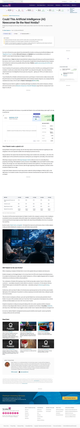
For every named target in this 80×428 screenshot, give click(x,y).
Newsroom (27, 414)
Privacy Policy (13, 425)
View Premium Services (70, 398)
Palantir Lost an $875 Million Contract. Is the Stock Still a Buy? (45, 334)
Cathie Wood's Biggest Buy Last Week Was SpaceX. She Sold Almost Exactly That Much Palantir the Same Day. (28, 335)
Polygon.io (16, 416)
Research (27, 413)
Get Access (65, 75)
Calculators (58, 413)
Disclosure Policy (20, 425)
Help (75, 1)
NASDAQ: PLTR (13, 117)
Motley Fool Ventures (69, 413)
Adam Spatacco (7, 30)
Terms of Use (6, 425)
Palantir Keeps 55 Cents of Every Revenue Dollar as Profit (45, 351)
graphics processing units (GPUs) (42, 63)
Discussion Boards (59, 411)
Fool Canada (48, 411)
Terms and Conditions (57, 425)
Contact (26, 416)
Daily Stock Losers (73, 12)
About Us (26, 409)
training (47, 285)
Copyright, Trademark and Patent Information (42, 425)
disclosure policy (24, 383)
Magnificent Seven (7, 54)
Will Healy (10, 331)
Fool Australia (48, 409)
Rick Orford (46, 331)
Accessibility (64, 1)
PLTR (33, 80)
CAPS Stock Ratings (59, 409)
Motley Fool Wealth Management (71, 411)
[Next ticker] (68, 10)
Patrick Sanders (12, 349)
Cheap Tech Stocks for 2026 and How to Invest (28, 351)
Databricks (49, 305)
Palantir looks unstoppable (16, 225)
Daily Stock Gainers (72, 11)
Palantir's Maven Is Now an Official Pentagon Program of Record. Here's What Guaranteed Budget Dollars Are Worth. (11, 352)
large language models (25, 159)
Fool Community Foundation (70, 414)
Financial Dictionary (59, 414)
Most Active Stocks (72, 9)
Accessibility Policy (29, 425)
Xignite (11, 416)
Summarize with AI (25, 33)
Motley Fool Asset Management (71, 409)
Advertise (27, 418)
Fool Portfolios (40, 416)
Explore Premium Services (14, 15)
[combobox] (12, 1)
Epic (38, 413)
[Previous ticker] (4, 10)
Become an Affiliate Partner (70, 416)
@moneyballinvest (24, 372)
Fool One (39, 418)
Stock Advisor (39, 411)
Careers (26, 411)
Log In (71, 1)
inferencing (41, 285)
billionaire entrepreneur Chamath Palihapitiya (26, 85)
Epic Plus (39, 414)
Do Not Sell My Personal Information (69, 425)
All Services (39, 409)
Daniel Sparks (29, 331)
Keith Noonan (28, 349)
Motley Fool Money (40, 420)
